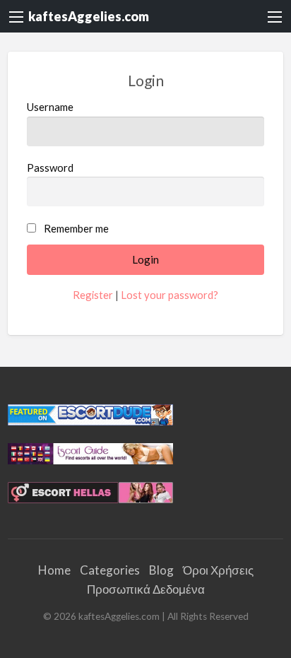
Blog (161, 570)
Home (54, 570)
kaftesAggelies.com (88, 16)
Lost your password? (169, 294)
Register (93, 294)
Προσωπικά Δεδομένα (146, 589)
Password (50, 167)
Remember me (76, 228)
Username (50, 106)
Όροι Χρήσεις (218, 570)
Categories (110, 570)
